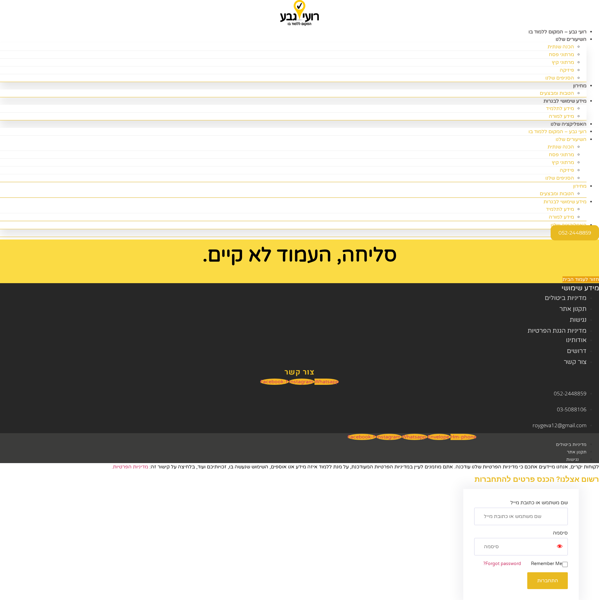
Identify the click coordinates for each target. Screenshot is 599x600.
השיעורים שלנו (571, 39)
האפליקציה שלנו (569, 124)
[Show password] (560, 546)
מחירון (580, 86)
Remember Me (546, 563)
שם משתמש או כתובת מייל (539, 502)
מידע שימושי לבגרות (565, 101)
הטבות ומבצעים (557, 194)
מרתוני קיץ (563, 62)
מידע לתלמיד (560, 108)
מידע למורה (561, 217)
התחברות (547, 581)
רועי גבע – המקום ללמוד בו (557, 131)
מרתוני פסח (561, 54)
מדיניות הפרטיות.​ (130, 467)
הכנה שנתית (561, 47)
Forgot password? (502, 563)
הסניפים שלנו (559, 78)
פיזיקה (567, 70)
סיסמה (560, 532)
